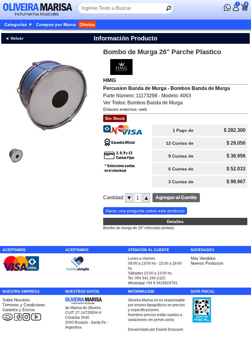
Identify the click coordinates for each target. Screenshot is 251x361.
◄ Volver (14, 38)
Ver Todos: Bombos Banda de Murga (143, 102)
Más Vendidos (203, 258)
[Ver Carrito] (244, 9)
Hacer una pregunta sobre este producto (145, 210)
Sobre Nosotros (16, 300)
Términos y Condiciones (23, 305)
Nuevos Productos (207, 263)
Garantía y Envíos (18, 309)
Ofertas (87, 24)
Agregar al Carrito (176, 197)
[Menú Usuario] (235, 9)
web (143, 109)
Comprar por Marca (56, 24)
